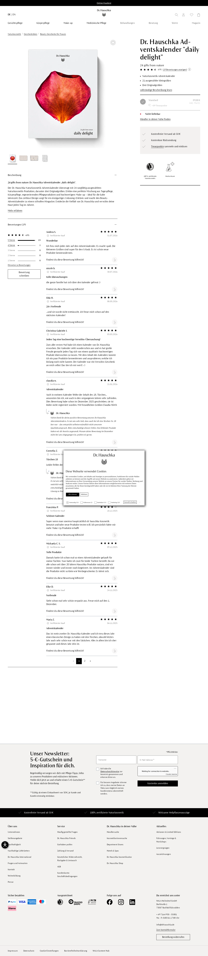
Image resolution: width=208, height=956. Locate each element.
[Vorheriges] (13, 94)
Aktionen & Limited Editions (168, 832)
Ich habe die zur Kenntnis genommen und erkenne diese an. (111, 773)
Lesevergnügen (163, 848)
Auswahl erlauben (130, 502)
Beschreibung (14, 175)
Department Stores (115, 844)
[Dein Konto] (184, 15)
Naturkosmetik (116, 812)
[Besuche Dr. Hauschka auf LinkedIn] (132, 902)
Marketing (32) (115, 502)
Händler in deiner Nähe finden (155, 119)
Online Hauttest (104, 3)
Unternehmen (14, 832)
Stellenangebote (15, 838)
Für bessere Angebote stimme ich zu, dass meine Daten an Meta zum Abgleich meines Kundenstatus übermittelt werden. (113, 788)
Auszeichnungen (163, 854)
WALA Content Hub (101, 951)
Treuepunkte (157, 146)
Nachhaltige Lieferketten (19, 851)
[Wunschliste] (191, 15)
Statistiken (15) (101, 502)
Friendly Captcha (171, 774)
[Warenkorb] (197, 15)
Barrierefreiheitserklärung (75, 951)
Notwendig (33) (74, 502)
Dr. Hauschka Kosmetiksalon (119, 857)
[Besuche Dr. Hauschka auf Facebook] (109, 902)
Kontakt (11, 869)
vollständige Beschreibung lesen (156, 90)
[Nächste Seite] (90, 661)
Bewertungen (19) (17, 224)
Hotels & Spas (113, 851)
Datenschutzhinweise (109, 771)
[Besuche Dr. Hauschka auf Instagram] (121, 902)
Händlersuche (113, 832)
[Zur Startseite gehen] (104, 12)
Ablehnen (84, 494)
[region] (62, 101)
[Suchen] (176, 15)
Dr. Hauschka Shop (115, 863)
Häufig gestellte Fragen (67, 832)
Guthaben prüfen (64, 844)
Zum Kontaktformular (165, 930)
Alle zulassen (72, 494)
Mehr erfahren (15, 210)
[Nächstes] (112, 94)
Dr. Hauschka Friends (66, 838)
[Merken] (113, 42)
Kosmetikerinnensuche (117, 838)
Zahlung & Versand (65, 851)
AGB (59, 867)
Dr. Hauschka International (19, 857)
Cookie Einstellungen (49, 951)
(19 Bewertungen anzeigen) (175, 70)
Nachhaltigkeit (14, 844)
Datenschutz (28, 951)
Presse (10, 882)
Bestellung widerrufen (173, 937)
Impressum (13, 951)
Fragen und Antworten (17, 863)
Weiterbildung (14, 876)
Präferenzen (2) (87, 502)
